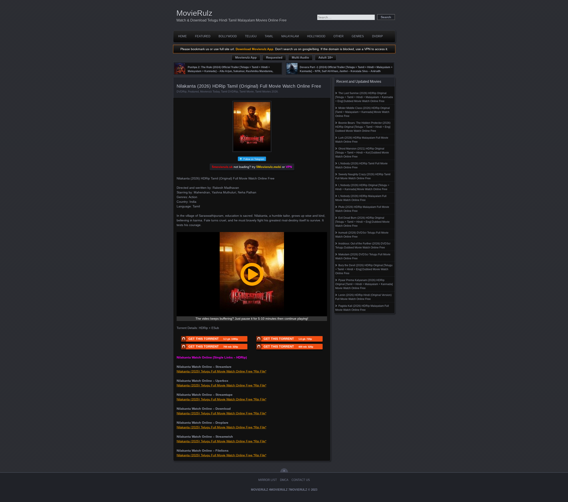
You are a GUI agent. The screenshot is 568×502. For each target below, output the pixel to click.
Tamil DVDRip (229, 91)
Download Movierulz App (254, 49)
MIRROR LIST (267, 480)
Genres (358, 36)
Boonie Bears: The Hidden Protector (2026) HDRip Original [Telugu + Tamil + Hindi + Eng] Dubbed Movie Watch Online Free (362, 126)
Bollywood (228, 36)
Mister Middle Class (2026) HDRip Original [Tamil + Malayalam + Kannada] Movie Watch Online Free (362, 112)
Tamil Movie (246, 91)
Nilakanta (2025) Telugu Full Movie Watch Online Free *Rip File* (221, 371)
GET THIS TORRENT (213, 339)
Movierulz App (246, 57)
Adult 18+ (325, 57)
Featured (202, 36)
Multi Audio (300, 57)
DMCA (284, 480)
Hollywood (316, 36)
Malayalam (290, 36)
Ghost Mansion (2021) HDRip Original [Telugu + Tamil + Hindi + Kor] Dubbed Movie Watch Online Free (362, 152)
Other (338, 36)
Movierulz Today (210, 91)
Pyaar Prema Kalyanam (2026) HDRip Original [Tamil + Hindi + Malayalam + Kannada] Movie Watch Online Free (364, 284)
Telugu (250, 36)
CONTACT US (301, 480)
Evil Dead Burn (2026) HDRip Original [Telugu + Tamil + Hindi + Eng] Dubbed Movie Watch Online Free (362, 221)
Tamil (269, 36)
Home (182, 36)
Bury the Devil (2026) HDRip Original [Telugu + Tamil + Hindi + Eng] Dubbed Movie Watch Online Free (363, 269)
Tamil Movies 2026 (266, 91)
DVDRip (377, 36)
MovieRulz (194, 13)
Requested (274, 57)
